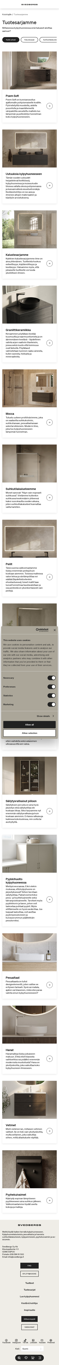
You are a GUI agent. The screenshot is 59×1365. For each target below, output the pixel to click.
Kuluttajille (7, 14)
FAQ (29, 1265)
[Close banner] (55, 630)
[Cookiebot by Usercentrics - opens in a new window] (36, 630)
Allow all (29, 724)
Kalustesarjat (29, 40)
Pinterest (51, 1342)
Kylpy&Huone (30, 1274)
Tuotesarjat (29, 1289)
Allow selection (29, 733)
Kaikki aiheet (11, 40)
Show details (43, 716)
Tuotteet (29, 1283)
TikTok (25, 1342)
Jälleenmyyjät (29, 1319)
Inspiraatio (29, 1310)
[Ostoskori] (33, 1358)
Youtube (42, 1342)
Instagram (16, 1342)
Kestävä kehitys (29, 1303)
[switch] (52, 686)
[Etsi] (19, 1358)
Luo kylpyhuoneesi (29, 1296)
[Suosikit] (26, 1358)
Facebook (6, 1342)
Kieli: (17, 1348)
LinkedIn (33, 1342)
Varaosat (29, 1327)
